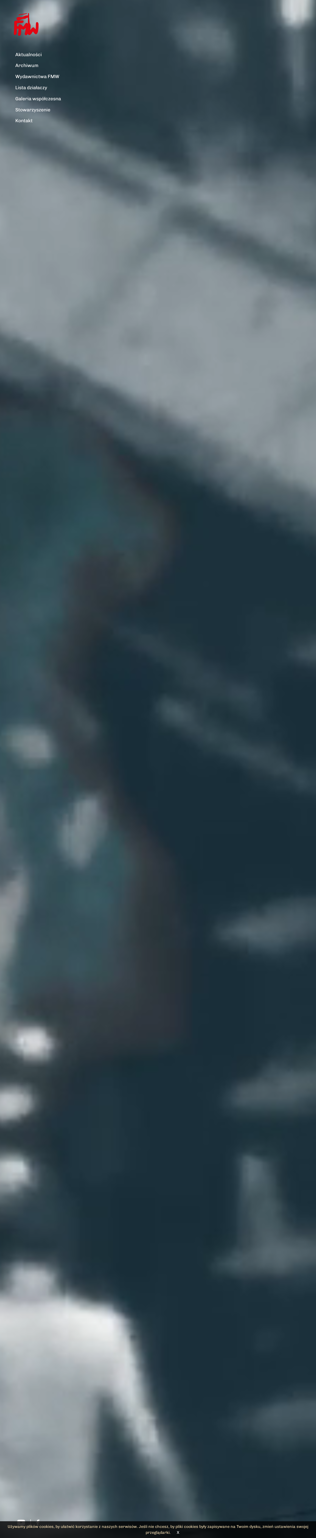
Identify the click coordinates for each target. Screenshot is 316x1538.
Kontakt (24, 120)
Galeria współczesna (38, 99)
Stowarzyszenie (32, 110)
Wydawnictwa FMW (37, 76)
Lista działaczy (31, 87)
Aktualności (28, 54)
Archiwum (27, 65)
